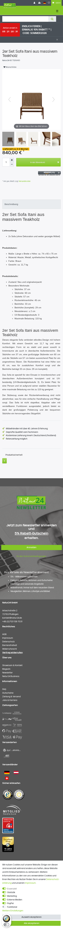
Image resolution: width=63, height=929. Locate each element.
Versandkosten (24, 181)
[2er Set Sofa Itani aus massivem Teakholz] (10, 139)
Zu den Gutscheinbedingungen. (31, 556)
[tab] (31, 204)
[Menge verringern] (12, 164)
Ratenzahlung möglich (16, 438)
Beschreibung (11, 204)
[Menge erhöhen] (12, 160)
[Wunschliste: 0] (49, 3)
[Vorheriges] (9, 99)
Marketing (12, 896)
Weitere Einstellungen (12, 910)
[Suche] (52, 19)
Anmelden (31, 547)
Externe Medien (14, 899)
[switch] (6, 924)
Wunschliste (10, 67)
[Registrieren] (40, 3)
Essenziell (12, 888)
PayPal (10, 903)
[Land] (44, 3)
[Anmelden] (35, 3)
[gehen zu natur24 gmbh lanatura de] (8, 825)
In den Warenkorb (37, 162)
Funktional (12, 907)
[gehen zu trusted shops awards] (8, 844)
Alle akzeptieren (31, 923)
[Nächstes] (53, 99)
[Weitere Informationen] (4, 460)
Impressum (30, 883)
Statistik (11, 892)
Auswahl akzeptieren (32, 917)
